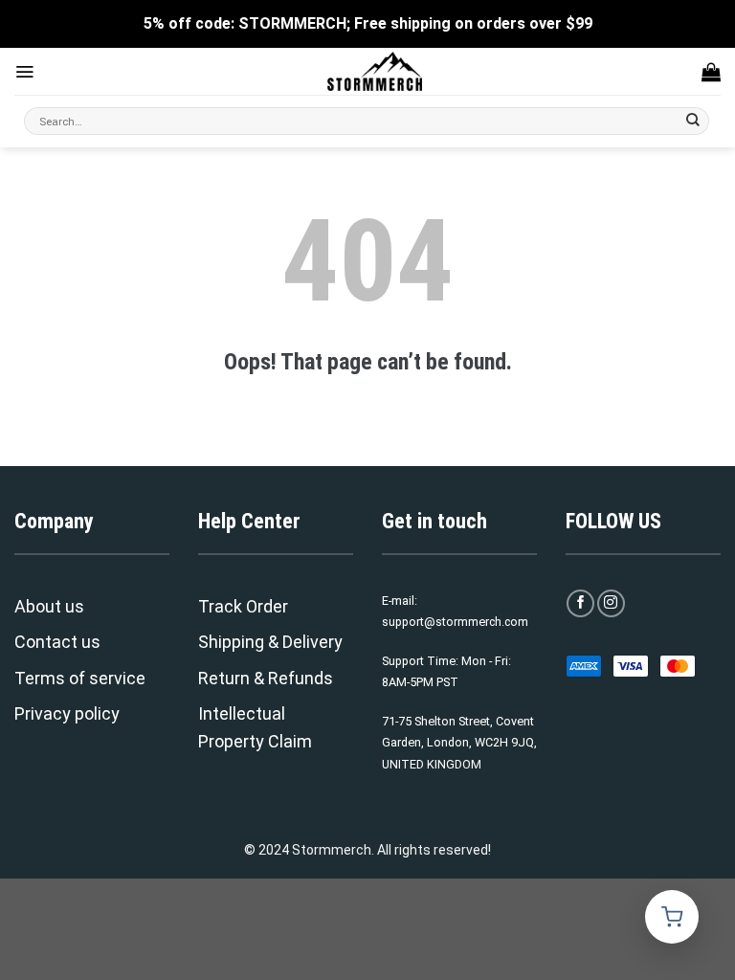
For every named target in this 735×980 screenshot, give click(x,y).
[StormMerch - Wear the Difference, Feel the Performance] (375, 71)
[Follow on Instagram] (611, 603)
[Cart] (711, 72)
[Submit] (693, 121)
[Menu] (24, 72)
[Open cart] (672, 917)
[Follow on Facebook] (580, 603)
